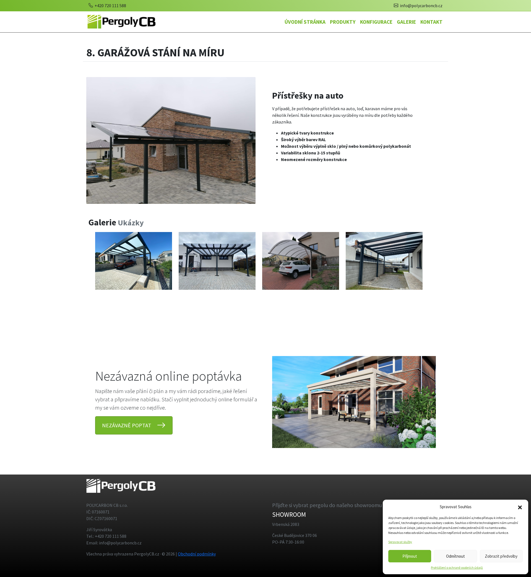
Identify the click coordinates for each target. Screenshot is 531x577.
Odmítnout (455, 556)
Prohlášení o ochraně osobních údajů (457, 567)
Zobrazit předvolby (501, 556)
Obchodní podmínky (197, 554)
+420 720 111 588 (110, 5)
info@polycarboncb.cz (420, 5)
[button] (520, 507)
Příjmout (409, 556)
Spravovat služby (400, 542)
